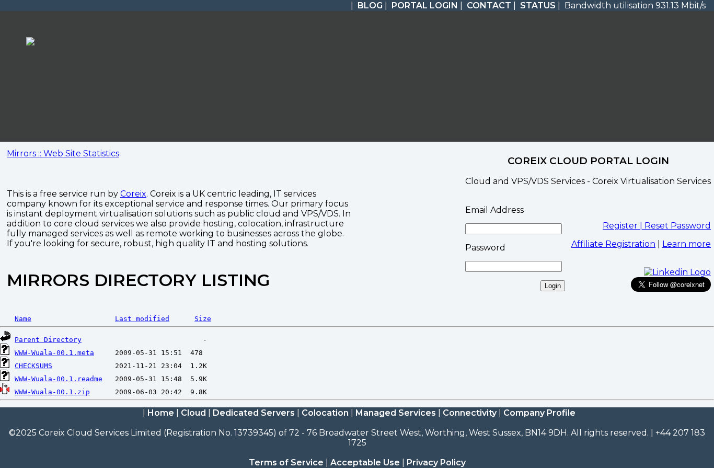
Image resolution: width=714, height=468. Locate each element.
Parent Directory (48, 340)
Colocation (325, 413)
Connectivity (470, 413)
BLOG (370, 5)
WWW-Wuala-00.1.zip (52, 392)
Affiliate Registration (613, 244)
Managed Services (395, 413)
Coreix (133, 194)
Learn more (686, 244)
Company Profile (539, 413)
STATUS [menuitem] (538, 5)
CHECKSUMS (33, 366)
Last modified (142, 319)
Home (160, 413)
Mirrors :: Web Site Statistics (63, 153)
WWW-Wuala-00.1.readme (58, 379)
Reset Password (677, 226)
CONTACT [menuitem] (489, 5)
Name (23, 319)
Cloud (193, 413)
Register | (623, 226)
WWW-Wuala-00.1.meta (54, 353)
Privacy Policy (436, 462)
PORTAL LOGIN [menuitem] (424, 5)
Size (202, 319)
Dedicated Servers (254, 413)
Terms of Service (286, 462)
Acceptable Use (365, 462)
